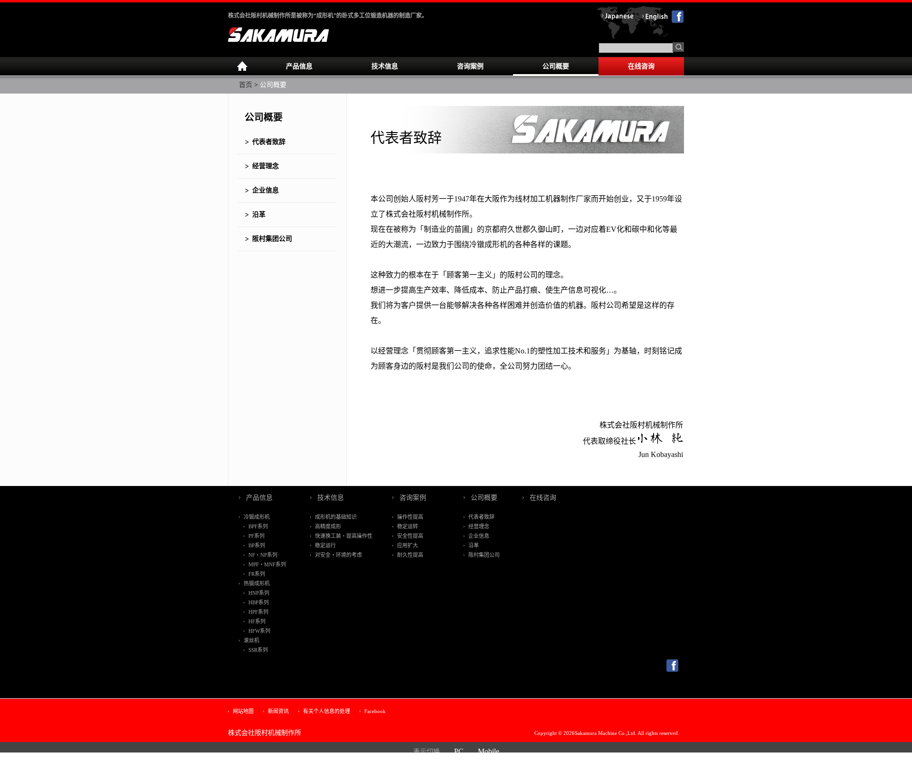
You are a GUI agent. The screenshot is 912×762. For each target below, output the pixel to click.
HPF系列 (258, 612)
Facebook (375, 711)
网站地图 (243, 711)
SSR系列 (258, 650)
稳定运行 (325, 545)
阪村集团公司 (272, 238)
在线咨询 (641, 66)
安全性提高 (410, 536)
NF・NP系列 (262, 555)
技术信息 (384, 66)
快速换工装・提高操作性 (343, 536)
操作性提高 (410, 517)
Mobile (488, 751)
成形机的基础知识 (336, 517)
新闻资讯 (278, 711)
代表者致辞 (268, 141)
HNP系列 (258, 593)
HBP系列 (258, 602)
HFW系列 (259, 631)
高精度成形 (328, 526)
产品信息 (299, 66)
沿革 (259, 214)
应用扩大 (407, 545)
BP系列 (256, 545)
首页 (245, 84)
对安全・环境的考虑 (338, 555)
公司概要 (555, 66)
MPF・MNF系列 (267, 564)
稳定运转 (407, 526)
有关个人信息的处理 (326, 711)
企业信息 (265, 190)
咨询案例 (470, 66)
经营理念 (265, 166)
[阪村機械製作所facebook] (672, 669)
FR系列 (256, 574)
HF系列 (257, 621)
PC (459, 751)
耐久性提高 (410, 555)
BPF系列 (258, 526)
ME (242, 66)
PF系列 (256, 536)
